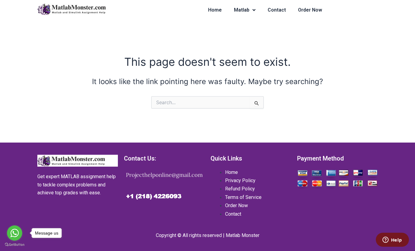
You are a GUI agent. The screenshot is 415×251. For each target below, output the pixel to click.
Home (215, 10)
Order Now (310, 10)
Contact (277, 10)
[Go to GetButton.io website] (14, 245)
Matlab (241, 10)
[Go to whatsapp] (14, 233)
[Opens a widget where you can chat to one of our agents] (392, 240)
